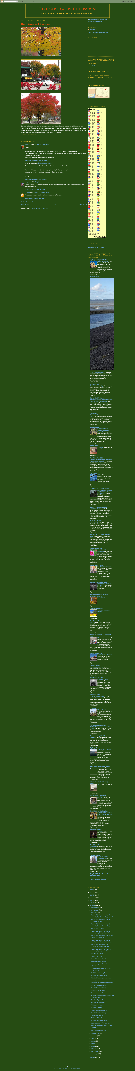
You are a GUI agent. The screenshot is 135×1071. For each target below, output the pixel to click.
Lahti (91, 536)
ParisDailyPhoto (95, 829)
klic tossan (93, 473)
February (94, 1051)
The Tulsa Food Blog (97, 458)
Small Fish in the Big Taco (99, 811)
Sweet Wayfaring (96, 653)
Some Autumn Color (98, 993)
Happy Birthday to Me (99, 1010)
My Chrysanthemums (98, 985)
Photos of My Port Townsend (100, 736)
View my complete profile (98, 32)
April (93, 1046)
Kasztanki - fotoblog (97, 677)
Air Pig (99, 797)
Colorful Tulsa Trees (98, 990)
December (95, 907)
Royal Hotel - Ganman (104, 654)
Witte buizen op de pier (97, 372)
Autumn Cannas (96, 1007)
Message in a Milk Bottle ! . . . (100, 488)
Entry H (92, 622)
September (95, 1033)
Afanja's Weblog (95, 276)
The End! (100, 831)
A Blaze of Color (97, 953)
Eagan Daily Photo (96, 565)
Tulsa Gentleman (67, 9)
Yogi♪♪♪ (27, 182)
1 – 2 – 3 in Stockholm (97, 696)
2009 (92, 905)
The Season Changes (35, 24)
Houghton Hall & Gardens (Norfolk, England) (103, 430)
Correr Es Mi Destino (97, 398)
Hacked (92, 737)
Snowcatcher (94, 384)
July (93, 1038)
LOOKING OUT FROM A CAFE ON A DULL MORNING (104, 491)
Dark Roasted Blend (97, 521)
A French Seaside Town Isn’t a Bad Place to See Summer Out (101, 400)
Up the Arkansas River (99, 1030)
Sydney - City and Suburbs (99, 260)
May (93, 1043)
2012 (92, 897)
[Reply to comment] (42, 144)
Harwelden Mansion (98, 1015)
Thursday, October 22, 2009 (36, 160)
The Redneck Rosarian (98, 725)
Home (54, 204)
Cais (99, 475)
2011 (92, 900)
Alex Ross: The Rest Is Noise (100, 534)
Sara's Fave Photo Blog (98, 507)
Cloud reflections (96, 508)
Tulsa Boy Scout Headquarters (102, 982)
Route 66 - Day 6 (97, 928)
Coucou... (100, 768)
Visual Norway (95, 694)
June (93, 1041)
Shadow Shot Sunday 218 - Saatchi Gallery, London (104, 814)
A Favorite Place (96, 1005)
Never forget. (101, 597)
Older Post (83, 204)
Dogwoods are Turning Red (100, 1023)
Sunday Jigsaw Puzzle (99, 975)
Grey (99, 785)
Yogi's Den (93, 413)
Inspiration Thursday (96, 667)
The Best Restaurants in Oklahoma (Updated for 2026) (101, 460)
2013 (92, 895)
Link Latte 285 (95, 522)
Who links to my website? (67, 1069)
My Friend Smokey (97, 1002)
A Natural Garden (97, 1018)
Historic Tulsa (93, 66)
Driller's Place (95, 665)
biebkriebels (94, 445)
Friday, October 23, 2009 (35, 189)
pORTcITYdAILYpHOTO (98, 795)
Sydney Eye (94, 748)
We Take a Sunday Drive (99, 973)
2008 (92, 1057)
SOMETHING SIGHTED (98, 582)
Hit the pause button (104, 566)
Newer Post (25, 204)
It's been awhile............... (103, 637)
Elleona (27, 144)
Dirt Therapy (94, 427)
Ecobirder (93, 708)
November (95, 910)
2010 (92, 903)
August (94, 1036)
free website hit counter (96, 247)
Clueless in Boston (96, 608)
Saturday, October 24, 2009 (36, 198)
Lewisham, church (103, 261)
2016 (92, 890)
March (94, 1049)
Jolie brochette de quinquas (100, 766)
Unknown (93, 29)
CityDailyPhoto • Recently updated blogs (99, 874)
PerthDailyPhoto (96, 548)
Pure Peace (93, 846)
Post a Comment (27, 202)
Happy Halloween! (97, 956)
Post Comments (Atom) (39, 208)
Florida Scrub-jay (103, 710)
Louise (27, 192)
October (94, 912)
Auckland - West (95, 621)
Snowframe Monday (96, 386)
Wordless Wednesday (98, 961)
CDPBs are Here (105, 79)
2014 (92, 892)
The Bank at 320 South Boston (103, 857)
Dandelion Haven (96, 845)
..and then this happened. (101, 550)
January (94, 1054)
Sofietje (100, 447)
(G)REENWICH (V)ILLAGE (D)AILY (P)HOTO (99, 595)
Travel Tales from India (98, 879)
